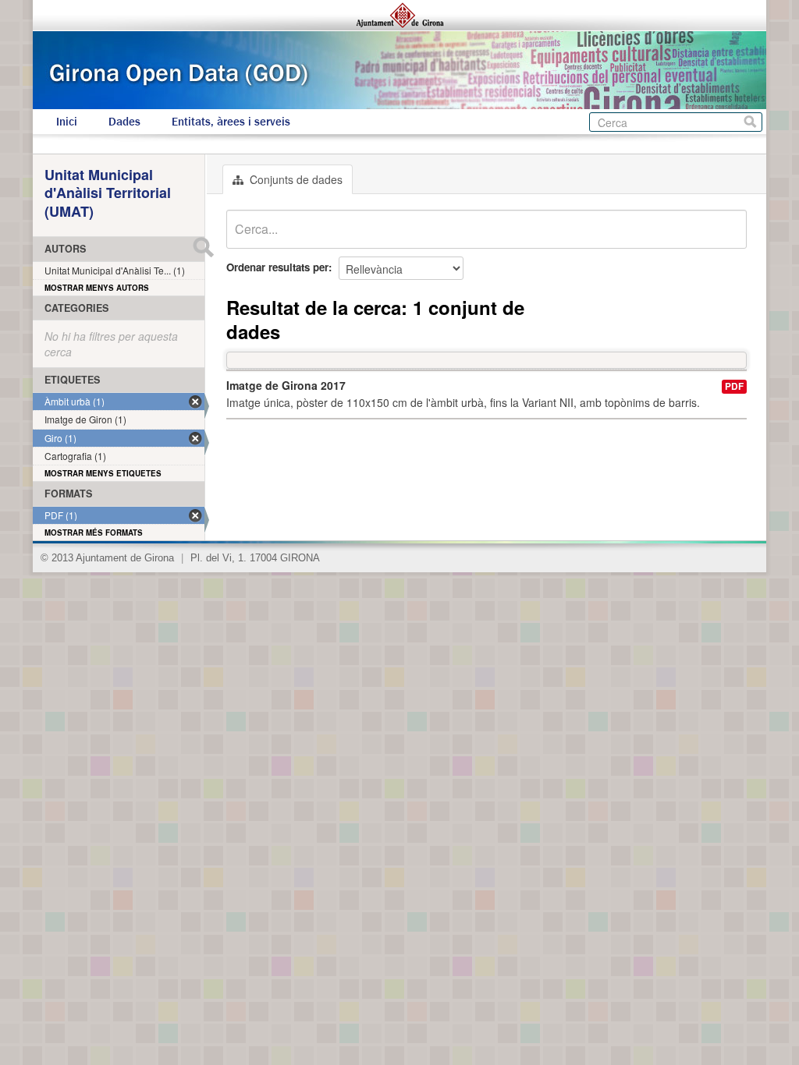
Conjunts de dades (295, 179)
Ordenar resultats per (277, 267)
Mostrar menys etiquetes (103, 473)
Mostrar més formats (93, 532)
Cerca (750, 122)
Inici (66, 121)
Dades (124, 121)
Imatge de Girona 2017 (286, 385)
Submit (203, 247)
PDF (734, 386)
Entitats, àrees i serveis (231, 121)
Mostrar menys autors (96, 287)
